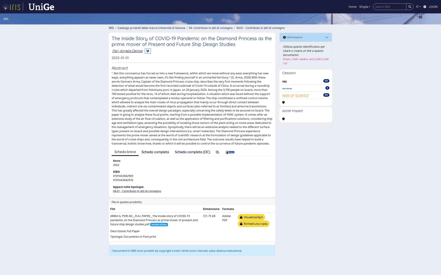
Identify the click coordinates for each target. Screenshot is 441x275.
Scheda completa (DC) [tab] (192, 152)
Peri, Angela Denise (127, 51)
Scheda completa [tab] (155, 152)
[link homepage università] (41, 7)
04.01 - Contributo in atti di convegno (261, 28)
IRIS (111, 28)
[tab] (217, 152)
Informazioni (294, 37)
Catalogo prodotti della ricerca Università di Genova (151, 28)
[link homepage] (12, 7)
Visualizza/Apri (252, 217)
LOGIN (433, 7)
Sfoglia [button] (363, 7)
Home (353, 7)
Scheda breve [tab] (125, 152)
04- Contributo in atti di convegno (211, 28)
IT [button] (417, 7)
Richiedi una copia (254, 224)
